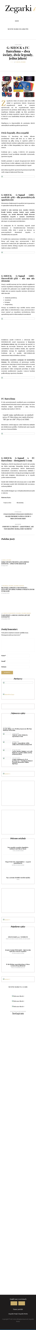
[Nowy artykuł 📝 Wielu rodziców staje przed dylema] (18, 1224)
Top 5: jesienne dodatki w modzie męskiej (18, 877)
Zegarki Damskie (19, 585)
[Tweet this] (16, 65)
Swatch (8, 938)
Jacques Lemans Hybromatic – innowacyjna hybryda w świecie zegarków (18, 950)
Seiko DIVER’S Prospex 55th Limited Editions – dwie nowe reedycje (15, 563)
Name (3, 655)
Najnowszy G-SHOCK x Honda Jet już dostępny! (15, 616)
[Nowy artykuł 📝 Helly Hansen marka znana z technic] (18, 1250)
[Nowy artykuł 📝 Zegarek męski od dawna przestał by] (18, 1141)
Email (3, 661)
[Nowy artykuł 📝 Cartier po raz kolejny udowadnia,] (18, 1096)
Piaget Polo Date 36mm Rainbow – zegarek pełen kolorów (18, 862)
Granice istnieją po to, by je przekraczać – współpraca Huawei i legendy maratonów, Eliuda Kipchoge (22, 762)
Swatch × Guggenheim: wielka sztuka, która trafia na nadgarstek (22, 743)
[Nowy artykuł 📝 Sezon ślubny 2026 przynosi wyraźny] (18, 1031)
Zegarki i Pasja (12, 1314)
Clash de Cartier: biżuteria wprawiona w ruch (20, 735)
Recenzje (5, 585)
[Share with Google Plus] (19, 65)
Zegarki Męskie (26, 613)
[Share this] (14, 65)
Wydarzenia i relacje (19, 967)
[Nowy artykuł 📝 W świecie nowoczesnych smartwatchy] (18, 1168)
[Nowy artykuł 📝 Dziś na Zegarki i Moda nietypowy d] (18, 1269)
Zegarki (23, 62)
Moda (18, 879)
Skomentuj (20, 503)
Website (3, 667)
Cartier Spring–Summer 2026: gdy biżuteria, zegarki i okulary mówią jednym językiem (22, 752)
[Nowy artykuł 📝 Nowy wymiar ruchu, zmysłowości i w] (18, 1054)
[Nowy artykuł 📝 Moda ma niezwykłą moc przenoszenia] (18, 1196)
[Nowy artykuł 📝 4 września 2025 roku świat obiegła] (18, 1286)
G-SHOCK (17, 62)
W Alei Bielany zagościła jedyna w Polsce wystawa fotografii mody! (18, 965)
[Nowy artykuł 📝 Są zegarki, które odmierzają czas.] (18, 1118)
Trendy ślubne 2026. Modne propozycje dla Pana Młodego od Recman (17, 729)
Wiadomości (12, 613)
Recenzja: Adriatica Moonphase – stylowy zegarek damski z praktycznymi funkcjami (17, 589)
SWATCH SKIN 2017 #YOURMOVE (18, 937)
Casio (13, 850)
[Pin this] (22, 65)
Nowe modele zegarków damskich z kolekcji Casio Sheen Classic (18, 848)
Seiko (4, 560)
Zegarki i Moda (23, 1314)
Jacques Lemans (16, 953)
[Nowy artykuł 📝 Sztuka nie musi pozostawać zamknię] (18, 1074)
